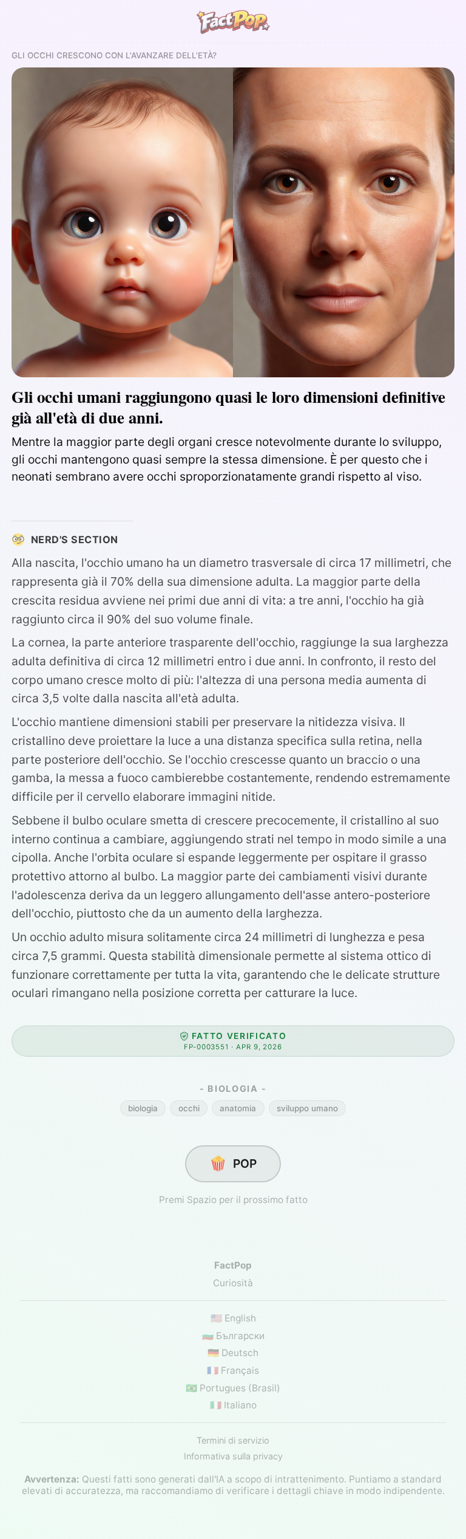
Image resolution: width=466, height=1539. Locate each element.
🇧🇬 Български (233, 1336)
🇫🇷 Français (233, 1370)
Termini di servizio (233, 1440)
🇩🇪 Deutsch (233, 1353)
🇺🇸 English (233, 1318)
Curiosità (233, 1283)
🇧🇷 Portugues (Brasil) (233, 1388)
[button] (233, 1041)
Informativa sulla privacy (233, 1456)
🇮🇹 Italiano (233, 1405)
